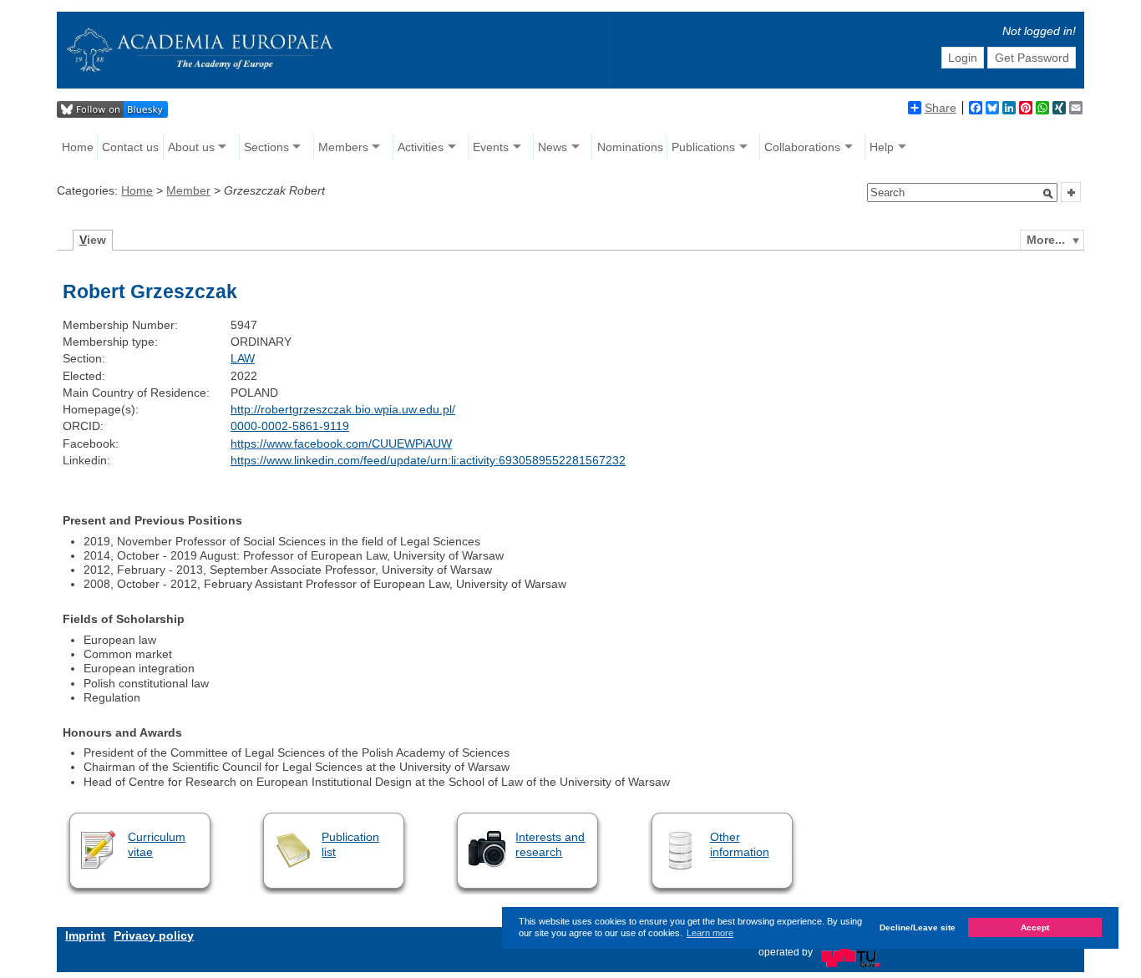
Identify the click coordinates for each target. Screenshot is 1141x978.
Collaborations (802, 147)
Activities (421, 147)
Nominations (630, 147)
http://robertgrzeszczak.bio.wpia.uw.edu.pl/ (343, 409)
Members (343, 147)
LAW (243, 358)
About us (191, 147)
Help (882, 147)
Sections (266, 147)
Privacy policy (154, 935)
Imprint (85, 935)
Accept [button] (1035, 927)
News (552, 147)
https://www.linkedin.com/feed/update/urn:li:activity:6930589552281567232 (428, 460)
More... (1046, 239)
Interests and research (550, 844)
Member (188, 190)
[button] (1048, 193)
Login (962, 57)
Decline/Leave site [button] (918, 927)
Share (940, 107)
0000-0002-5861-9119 (290, 426)
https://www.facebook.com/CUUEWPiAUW (341, 443)
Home (78, 147)
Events (491, 147)
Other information (739, 844)
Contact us (130, 147)
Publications (703, 147)
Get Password (1032, 57)
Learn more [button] (710, 933)
